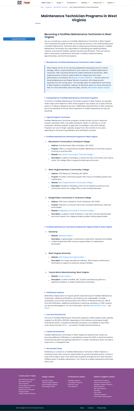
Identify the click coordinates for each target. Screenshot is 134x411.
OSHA (46, 308)
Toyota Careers (65, 276)
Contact (91, 408)
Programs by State (19, 39)
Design (59, 3)
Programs (48, 7)
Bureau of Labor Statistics (82, 78)
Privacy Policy (101, 408)
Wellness (84, 3)
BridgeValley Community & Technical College (76, 211)
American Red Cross (98, 306)
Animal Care (97, 3)
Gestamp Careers (65, 236)
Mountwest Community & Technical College (76, 154)
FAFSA (64, 325)
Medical (110, 3)
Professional (71, 3)
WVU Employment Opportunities (71, 257)
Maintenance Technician (61, 7)
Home (42, 7)
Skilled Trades (46, 3)
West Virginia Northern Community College (75, 182)
